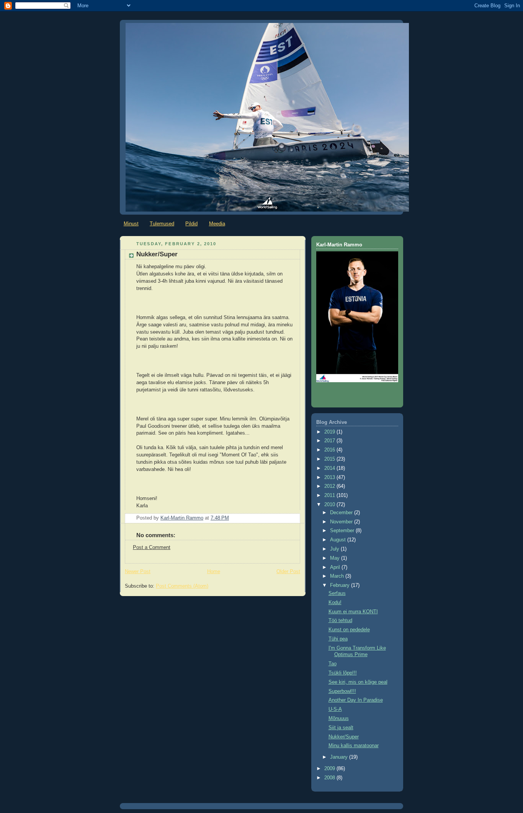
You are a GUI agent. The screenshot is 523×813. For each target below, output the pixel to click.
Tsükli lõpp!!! (343, 673)
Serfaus (337, 593)
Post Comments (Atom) (182, 586)
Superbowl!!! (342, 691)
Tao (333, 663)
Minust (131, 223)
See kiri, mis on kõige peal (358, 682)
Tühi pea (338, 639)
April (336, 567)
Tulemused (162, 223)
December (342, 512)
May (335, 558)
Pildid (191, 223)
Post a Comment (151, 547)
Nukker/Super (344, 737)
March (337, 576)
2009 (330, 768)
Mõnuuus (339, 718)
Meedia (217, 223)
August (338, 540)
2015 (330, 459)
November (342, 522)
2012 (330, 486)
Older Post (288, 571)
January (339, 757)
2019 (330, 432)
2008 (330, 777)
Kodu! (335, 602)
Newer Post (137, 571)
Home (213, 571)
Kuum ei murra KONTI (353, 611)
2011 (330, 495)
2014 (330, 468)
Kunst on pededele (349, 629)
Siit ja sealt (341, 727)
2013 (330, 477)
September (343, 530)
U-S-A (335, 709)
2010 (330, 504)
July (335, 549)
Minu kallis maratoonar (354, 745)
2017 (330, 440)
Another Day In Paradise (356, 700)
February (340, 585)
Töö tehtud (340, 620)
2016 (330, 450)
